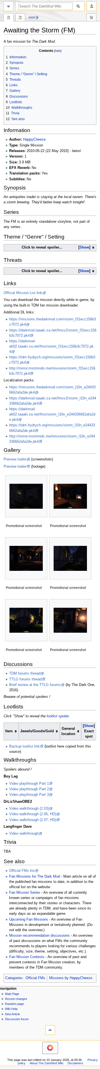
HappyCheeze (34, 139)
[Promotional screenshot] (26, 496)
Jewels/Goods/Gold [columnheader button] (37, 731)
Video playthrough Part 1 (29, 784)
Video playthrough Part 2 (29, 789)
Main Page (12, 993)
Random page (14, 1003)
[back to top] (50, 1030)
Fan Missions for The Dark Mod (34, 876)
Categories (13, 978)
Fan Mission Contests (26, 957)
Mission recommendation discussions (39, 936)
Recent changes (16, 998)
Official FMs (35, 978)
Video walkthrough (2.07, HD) (32, 820)
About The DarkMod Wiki (46, 1063)
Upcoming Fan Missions (28, 919)
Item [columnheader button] (9, 731)
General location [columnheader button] (68, 731)
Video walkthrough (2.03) (29, 808)
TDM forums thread (24, 673)
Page (8, 18)
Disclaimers (75, 1063)
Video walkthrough (24, 833)
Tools (91, 18)
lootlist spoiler (58, 716)
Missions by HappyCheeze (70, 978)
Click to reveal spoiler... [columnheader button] (55, 247)
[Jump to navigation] (8, 6)
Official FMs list (22, 871)
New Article (12, 1014)
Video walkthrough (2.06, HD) (32, 814)
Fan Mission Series (24, 893)
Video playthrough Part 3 (29, 795)
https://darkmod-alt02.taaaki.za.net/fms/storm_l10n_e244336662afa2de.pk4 (52, 414)
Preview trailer (15, 459)
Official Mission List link (23, 293)
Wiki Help (11, 1008)
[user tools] (91, 6)
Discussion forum (17, 1019)
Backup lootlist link (24, 746)
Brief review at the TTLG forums (35, 685)
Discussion (20, 18)
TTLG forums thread (25, 679)
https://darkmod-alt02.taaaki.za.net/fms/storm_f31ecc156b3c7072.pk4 (51, 346)
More (32, 17)
